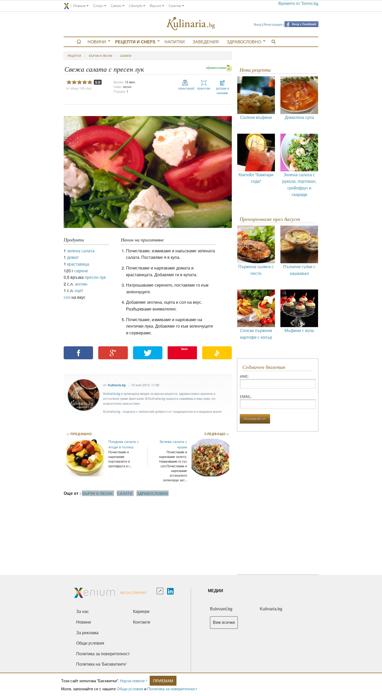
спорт (98, 6)
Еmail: (246, 396)
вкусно (155, 6)
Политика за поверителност (172, 688)
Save (184, 349)
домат (73, 257)
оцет (79, 290)
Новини (97, 42)
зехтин (81, 284)
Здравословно (244, 42)
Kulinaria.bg (117, 385)
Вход (257, 24)
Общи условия (130, 688)
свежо (116, 6)
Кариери (141, 611)
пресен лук (95, 277)
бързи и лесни (100, 55)
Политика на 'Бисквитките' (101, 664)
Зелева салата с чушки (173, 444)
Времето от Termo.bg (298, 3)
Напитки (174, 42)
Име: (244, 376)
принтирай (185, 88)
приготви (203, 88)
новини (79, 6)
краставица (78, 264)
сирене (81, 271)
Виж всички (224, 622)
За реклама (87, 633)
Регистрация (273, 24)
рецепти (74, 55)
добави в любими (222, 90)
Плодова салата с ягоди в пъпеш (123, 444)
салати (125, 55)
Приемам (163, 680)
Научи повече (132, 680)
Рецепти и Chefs (135, 42)
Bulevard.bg (221, 609)
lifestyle (135, 6)
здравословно (216, 68)
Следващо (217, 433)
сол (67, 297)
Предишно (79, 433)
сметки (175, 6)
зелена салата (81, 251)
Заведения (206, 42)
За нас (82, 611)
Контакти (141, 622)
